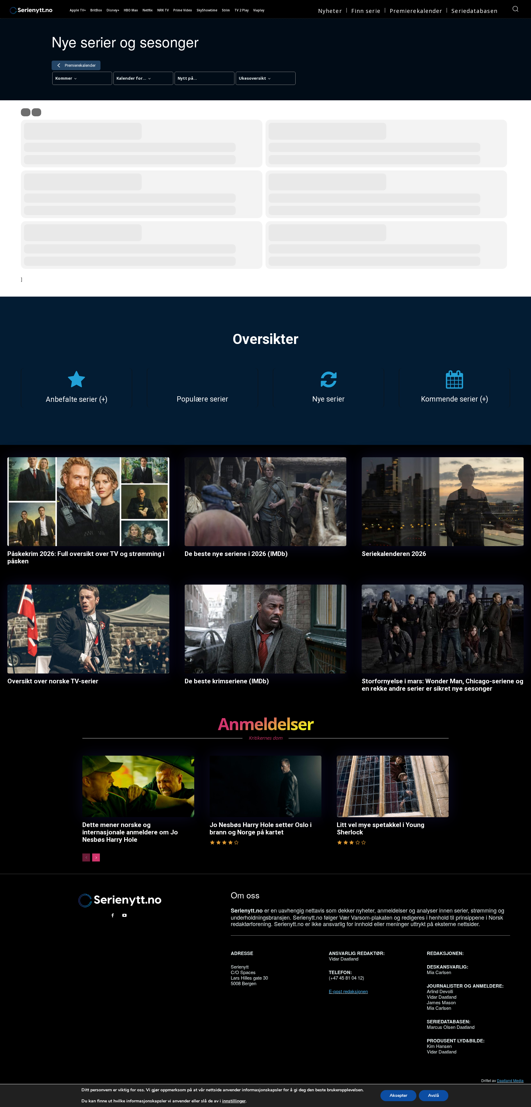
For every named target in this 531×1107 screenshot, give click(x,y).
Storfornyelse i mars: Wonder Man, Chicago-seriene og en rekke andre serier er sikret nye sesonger (442, 684)
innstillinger (234, 1101)
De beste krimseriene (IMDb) (227, 681)
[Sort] (36, 112)
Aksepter (398, 1095)
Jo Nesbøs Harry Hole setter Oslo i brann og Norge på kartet (261, 828)
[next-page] (96, 857)
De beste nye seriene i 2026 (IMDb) (236, 553)
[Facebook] (112, 915)
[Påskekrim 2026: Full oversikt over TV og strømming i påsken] (88, 501)
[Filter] (25, 112)
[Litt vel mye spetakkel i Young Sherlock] (393, 786)
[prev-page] (86, 857)
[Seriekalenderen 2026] (443, 501)
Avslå (433, 1095)
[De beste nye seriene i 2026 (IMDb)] (266, 501)
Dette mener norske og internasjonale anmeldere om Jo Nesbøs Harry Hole (130, 832)
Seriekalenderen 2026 (394, 553)
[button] (515, 8)
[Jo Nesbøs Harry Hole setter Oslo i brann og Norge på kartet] (265, 786)
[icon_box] (76, 388)
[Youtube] (124, 915)
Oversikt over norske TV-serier (52, 681)
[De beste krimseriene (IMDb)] (266, 629)
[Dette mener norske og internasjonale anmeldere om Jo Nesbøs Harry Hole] (138, 786)
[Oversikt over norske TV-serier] (88, 629)
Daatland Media (510, 1080)
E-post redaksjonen (348, 991)
